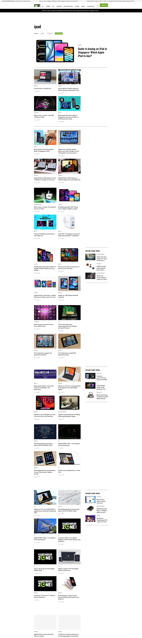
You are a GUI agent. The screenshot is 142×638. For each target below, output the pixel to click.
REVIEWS (50, 33)
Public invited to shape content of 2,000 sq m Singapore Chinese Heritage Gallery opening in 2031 (75, 1)
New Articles (100, 621)
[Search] (98, 6)
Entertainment (68, 6)
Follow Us (103, 5)
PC (53, 6)
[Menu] (42, 6)
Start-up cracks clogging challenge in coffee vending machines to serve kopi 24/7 (23, 1)
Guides (77, 6)
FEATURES (59, 33)
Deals (83, 6)
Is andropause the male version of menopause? (118, 1)
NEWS (42, 33)
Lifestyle (59, 6)
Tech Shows (90, 6)
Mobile (48, 6)
